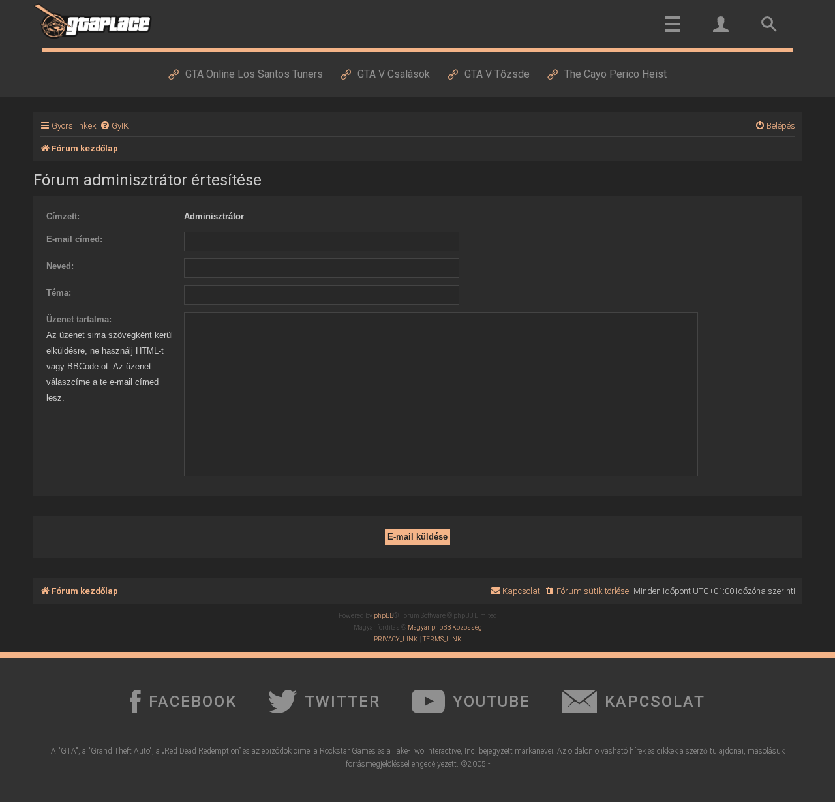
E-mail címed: (74, 239)
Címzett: (63, 216)
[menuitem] (114, 125)
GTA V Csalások (393, 74)
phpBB (383, 615)
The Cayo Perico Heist (615, 74)
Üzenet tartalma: (79, 319)
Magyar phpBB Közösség (445, 627)
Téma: (58, 293)
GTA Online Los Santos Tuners (254, 74)
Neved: (60, 266)
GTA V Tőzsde (497, 74)
